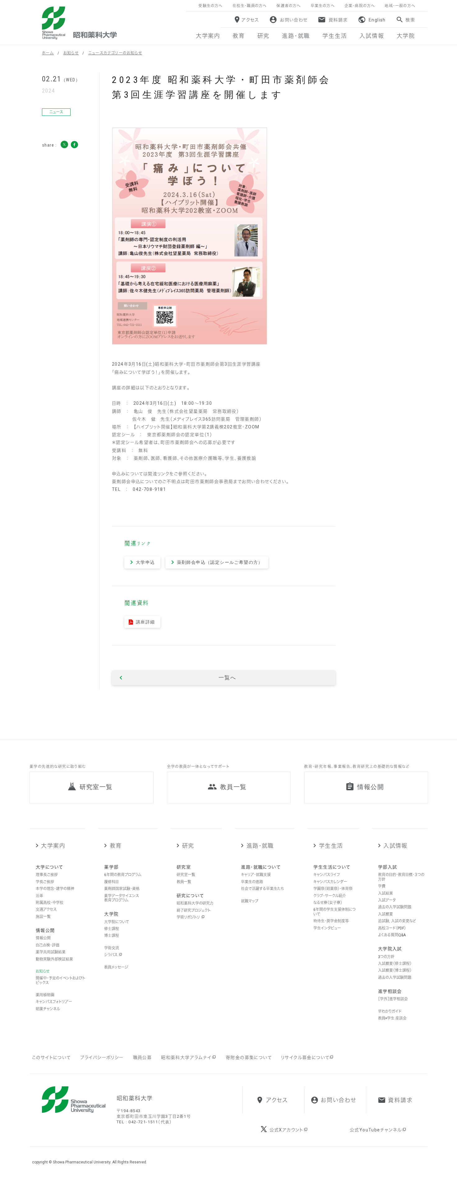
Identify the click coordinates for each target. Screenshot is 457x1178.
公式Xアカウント (286, 1129)
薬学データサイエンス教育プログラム (121, 898)
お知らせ (71, 53)
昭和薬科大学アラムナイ (186, 1057)
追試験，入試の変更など (397, 921)
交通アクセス (46, 909)
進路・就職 (260, 845)
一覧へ (227, 677)
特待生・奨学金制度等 (331, 921)
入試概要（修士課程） (395, 963)
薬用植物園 (45, 995)
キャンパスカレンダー (330, 882)
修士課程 (111, 929)
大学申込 (145, 562)
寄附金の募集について (249, 1057)
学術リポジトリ (189, 917)
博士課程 (111, 936)
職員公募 (142, 1057)
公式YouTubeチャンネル (376, 1129)
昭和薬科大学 (79, 23)
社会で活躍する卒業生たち (262, 889)
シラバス (111, 955)
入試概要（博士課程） (395, 970)
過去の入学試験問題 (394, 907)
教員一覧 (184, 882)
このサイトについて (51, 1057)
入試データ (387, 900)
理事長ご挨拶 (47, 875)
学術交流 (111, 948)
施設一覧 (43, 917)
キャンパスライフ (326, 875)
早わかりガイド (390, 1011)
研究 (188, 845)
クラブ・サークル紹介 (329, 896)
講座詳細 (145, 621)
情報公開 (43, 938)
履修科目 (111, 882)
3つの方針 (386, 957)
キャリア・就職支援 (256, 875)
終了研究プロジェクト (193, 910)
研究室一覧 (186, 875)
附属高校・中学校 (49, 903)
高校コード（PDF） (392, 928)
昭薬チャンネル (48, 1009)
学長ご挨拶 (45, 882)
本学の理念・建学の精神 (55, 889)
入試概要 (385, 914)
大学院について (116, 922)
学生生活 (331, 845)
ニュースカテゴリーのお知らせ (115, 53)
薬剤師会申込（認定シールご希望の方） (220, 562)
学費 (381, 886)
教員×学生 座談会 (392, 1018)
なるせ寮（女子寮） (327, 903)
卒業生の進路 (252, 882)
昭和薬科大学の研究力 (195, 903)
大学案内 (53, 845)
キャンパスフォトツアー (54, 1002)
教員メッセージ (116, 967)
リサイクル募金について (305, 1057)
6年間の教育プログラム (122, 875)
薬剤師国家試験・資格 (122, 889)
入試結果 (385, 893)
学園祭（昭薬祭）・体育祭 (333, 889)
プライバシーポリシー (102, 1057)
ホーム (48, 53)
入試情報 (395, 845)
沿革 (39, 896)
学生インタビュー (327, 928)
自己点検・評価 (47, 945)
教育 (116, 845)
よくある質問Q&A (392, 935)
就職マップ (249, 901)
